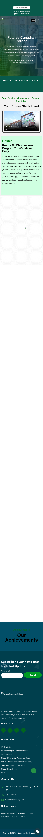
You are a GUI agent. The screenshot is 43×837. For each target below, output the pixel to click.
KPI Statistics (6, 747)
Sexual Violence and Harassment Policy (16, 762)
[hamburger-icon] (33, 20)
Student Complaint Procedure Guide (15, 758)
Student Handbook (8, 769)
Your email (5, 671)
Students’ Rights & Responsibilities (14, 751)
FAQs (3, 773)
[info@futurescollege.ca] (14, 11)
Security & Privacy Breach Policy (13, 765)
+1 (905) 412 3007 (12, 795)
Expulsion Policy (7, 754)
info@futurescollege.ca (23, 11)
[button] (39, 21)
